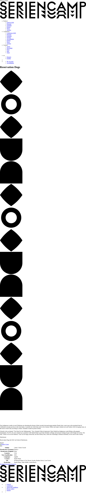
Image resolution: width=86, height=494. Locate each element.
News (8, 28)
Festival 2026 (10, 22)
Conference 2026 (11, 33)
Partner (8, 27)
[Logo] (43, 18)
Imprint (9, 490)
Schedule (9, 25)
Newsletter (9, 48)
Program (9, 24)
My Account (10, 61)
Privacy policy (10, 489)
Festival (5, 21)
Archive (9, 30)
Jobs (8, 51)
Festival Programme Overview (8, 464)
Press (8, 49)
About (8, 46)
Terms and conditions (12, 487)
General (5, 45)
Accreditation (10, 39)
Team (8, 52)
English (9, 58)
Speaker (9, 37)
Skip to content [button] (4, 0)
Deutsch (9, 57)
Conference (6, 31)
